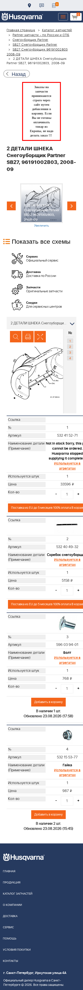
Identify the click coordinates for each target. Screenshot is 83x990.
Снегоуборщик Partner (30, 40)
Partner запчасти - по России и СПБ (41, 35)
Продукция (11, 883)
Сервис (8, 927)
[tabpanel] (41, 205)
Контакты (41, 5)
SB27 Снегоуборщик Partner (35, 45)
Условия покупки (17, 950)
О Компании (12, 905)
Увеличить (41, 225)
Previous (11, 206)
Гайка (67, 765)
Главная (9, 871)
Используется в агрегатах (67, 466)
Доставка (29, 5)
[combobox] (41, 323)
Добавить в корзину (48, 702)
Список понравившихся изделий (54, 5)
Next (71, 206)
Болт (67, 652)
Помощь (9, 939)
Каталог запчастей (57, 30)
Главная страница (21, 30)
